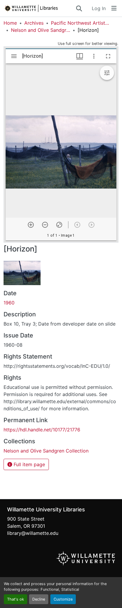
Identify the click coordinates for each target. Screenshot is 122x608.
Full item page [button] (28, 464)
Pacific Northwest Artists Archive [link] (80, 23)
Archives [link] (34, 23)
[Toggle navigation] (114, 8)
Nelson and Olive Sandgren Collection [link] (40, 30)
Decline (38, 599)
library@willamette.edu (32, 533)
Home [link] (10, 23)
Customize (63, 599)
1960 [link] (9, 303)
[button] (39, 8)
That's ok (15, 599)
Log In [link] (99, 8)
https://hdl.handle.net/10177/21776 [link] (42, 430)
